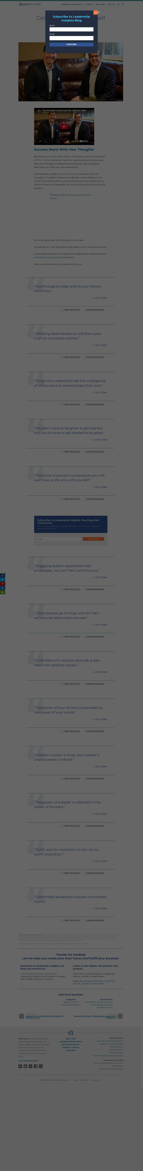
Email (52, 34)
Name (53, 25)
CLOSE (95, 12)
